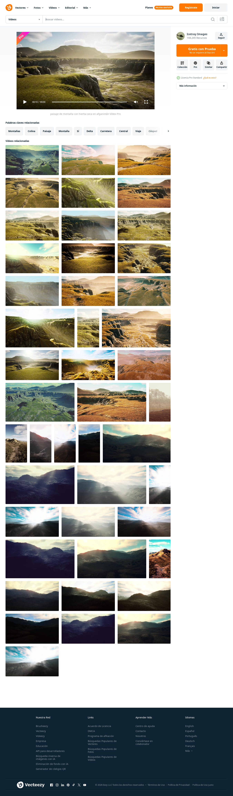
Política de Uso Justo (203, 784)
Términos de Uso (156, 784)
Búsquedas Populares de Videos (102, 758)
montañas (14, 131)
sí (78, 131)
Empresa (41, 741)
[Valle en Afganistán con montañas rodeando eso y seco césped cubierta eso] (160, 559)
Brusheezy (42, 726)
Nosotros (141, 736)
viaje (138, 131)
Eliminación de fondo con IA (52, 764)
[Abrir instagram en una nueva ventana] (57, 784)
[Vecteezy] (9, 7)
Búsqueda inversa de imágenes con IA (48, 757)
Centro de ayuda (145, 726)
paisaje (47, 131)
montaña (64, 131)
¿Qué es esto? (209, 77)
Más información (188, 85)
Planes (149, 7)
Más (85, 7)
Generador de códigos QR (51, 769)
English (189, 726)
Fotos (37, 7)
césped (153, 131)
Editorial (70, 7)
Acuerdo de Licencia (99, 726)
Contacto (141, 731)
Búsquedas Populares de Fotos (102, 750)
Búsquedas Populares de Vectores (102, 742)
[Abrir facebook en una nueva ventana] (51, 784)
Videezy (40, 736)
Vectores (20, 7)
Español (189, 731)
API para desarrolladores (50, 751)
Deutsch (190, 741)
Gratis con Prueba (202, 50)
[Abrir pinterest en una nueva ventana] (68, 784)
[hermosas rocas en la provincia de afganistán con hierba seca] (160, 402)
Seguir (221, 37)
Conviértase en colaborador (144, 742)
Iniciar (216, 7)
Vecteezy (41, 731)
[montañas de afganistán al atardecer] (40, 443)
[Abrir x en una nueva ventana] (79, 784)
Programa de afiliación (101, 736)
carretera (106, 131)
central (123, 131)
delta (90, 131)
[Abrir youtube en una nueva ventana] (84, 784)
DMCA (91, 731)
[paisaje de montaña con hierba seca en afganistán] (32, 160)
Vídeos (53, 7)
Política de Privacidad (179, 784)
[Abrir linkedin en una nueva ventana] (62, 784)
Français (190, 746)
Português (191, 736)
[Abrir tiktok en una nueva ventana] (73, 784)
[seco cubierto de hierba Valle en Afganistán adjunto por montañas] (16, 443)
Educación (42, 746)
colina (31, 131)
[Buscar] (213, 19)
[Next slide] (165, 131)
